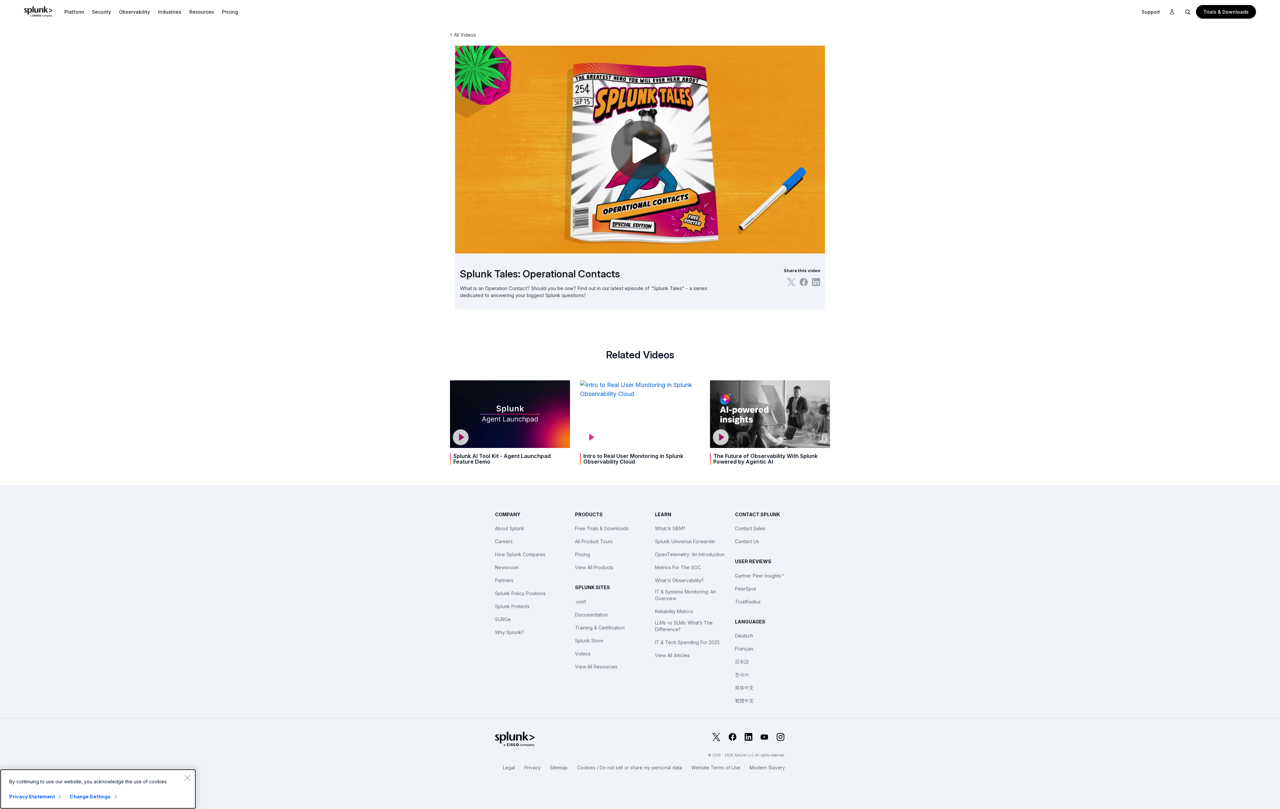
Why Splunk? (509, 632)
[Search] (1188, 12)
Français (744, 648)
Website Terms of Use (715, 767)
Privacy (532, 767)
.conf (580, 602)
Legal (509, 767)
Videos (583, 653)
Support (1151, 12)
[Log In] (1172, 12)
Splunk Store (589, 640)
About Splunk (509, 528)
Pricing (582, 554)
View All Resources (596, 666)
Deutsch (744, 635)
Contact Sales (750, 528)
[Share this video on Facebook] (804, 282)
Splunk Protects (512, 606)
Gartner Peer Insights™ (759, 576)
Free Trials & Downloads (602, 528)
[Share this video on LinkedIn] (816, 282)
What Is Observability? (679, 580)
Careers (504, 541)
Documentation (591, 614)
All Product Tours (594, 541)
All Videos (465, 35)
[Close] (187, 777)
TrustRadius (748, 602)
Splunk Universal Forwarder (685, 541)
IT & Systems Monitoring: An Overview (685, 595)
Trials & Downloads (1226, 12)
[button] (74, 11)
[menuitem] (74, 11)
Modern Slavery (767, 767)
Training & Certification (600, 627)
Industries (169, 12)
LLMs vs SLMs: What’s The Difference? (684, 626)
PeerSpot (745, 589)
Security (101, 12)
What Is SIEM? (670, 528)
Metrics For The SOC (678, 567)
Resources (201, 12)
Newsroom (507, 567)
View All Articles (672, 655)
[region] (98, 789)
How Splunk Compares (520, 554)
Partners (504, 580)
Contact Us (747, 541)
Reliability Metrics (674, 611)
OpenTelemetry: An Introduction (690, 554)
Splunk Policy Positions (520, 593)
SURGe (503, 619)
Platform (74, 12)
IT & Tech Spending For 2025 (687, 642)
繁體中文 (744, 700)
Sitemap (559, 767)
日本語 (742, 661)
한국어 (742, 674)
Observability (134, 12)
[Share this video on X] (791, 282)
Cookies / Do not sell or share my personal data (629, 767)
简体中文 (744, 687)
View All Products (594, 567)
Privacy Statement (32, 796)
